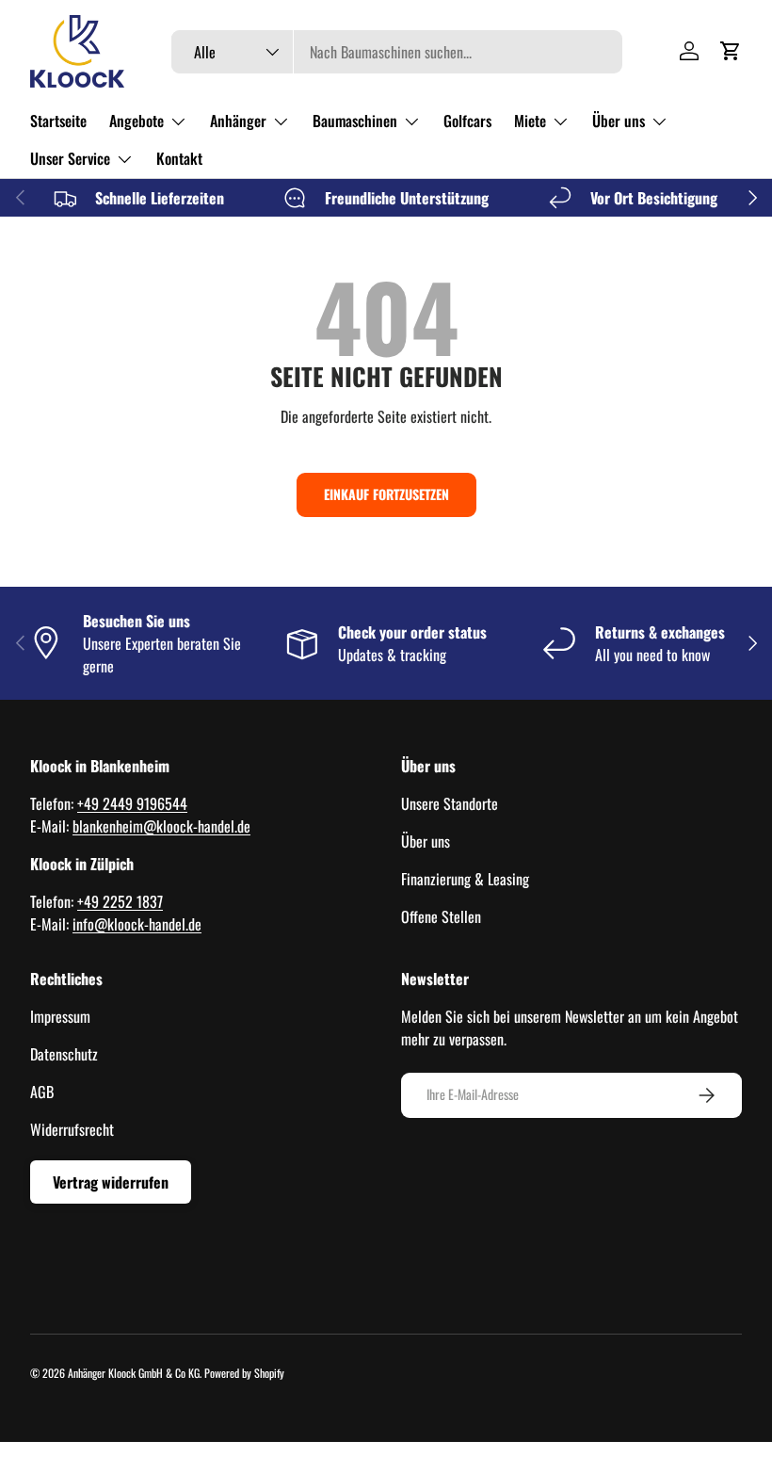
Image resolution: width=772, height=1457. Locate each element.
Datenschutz (64, 1054)
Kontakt (179, 158)
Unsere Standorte (449, 803)
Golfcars (467, 120)
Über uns (425, 841)
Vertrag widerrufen (111, 1182)
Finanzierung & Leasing (465, 878)
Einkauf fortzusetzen (386, 494)
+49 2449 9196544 (132, 803)
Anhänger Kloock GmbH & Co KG (134, 1373)
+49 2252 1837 (120, 901)
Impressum (60, 1016)
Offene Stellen (441, 916)
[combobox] (396, 51)
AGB (42, 1091)
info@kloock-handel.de (136, 924)
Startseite (58, 120)
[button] (730, 51)
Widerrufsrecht (72, 1129)
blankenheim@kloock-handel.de (161, 826)
